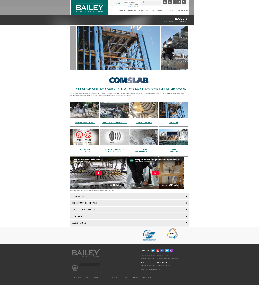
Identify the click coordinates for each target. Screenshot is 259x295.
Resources (115, 277)
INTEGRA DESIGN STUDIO (156, 271)
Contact (126, 277)
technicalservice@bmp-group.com (168, 258)
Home (165, 21)
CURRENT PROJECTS (173, 150)
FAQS (106, 277)
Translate (135, 6)
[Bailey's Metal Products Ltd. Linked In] (165, 2)
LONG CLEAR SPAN (144, 122)
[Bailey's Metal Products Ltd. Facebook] (175, 2)
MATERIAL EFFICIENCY (85, 122)
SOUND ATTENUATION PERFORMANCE (114, 150)
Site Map (135, 277)
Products (171, 21)
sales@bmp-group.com (148, 265)
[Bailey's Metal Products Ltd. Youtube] (170, 2)
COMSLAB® (182, 21)
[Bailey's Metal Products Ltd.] (89, 7)
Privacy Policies (147, 277)
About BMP (77, 277)
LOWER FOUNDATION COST (144, 150)
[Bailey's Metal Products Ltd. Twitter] (179, 2)
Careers (87, 277)
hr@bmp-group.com (163, 265)
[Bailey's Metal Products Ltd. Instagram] (184, 2)
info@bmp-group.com (147, 258)
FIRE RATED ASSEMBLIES (84, 150)
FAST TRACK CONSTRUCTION (114, 122)
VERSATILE (173, 122)
